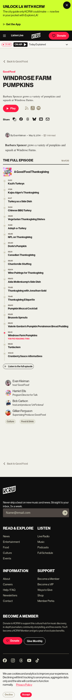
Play (13, 108)
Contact (8, 600)
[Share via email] (47, 119)
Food (6, 547)
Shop (40, 595)
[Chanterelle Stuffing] (5, 261)
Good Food (9, 71)
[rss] (27, 109)
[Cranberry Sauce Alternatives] (5, 354)
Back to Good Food (17, 61)
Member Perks (45, 600)
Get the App (13, 24)
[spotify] (38, 109)
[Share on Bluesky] (34, 119)
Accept (26, 694)
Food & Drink (27, 421)
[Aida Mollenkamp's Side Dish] (5, 279)
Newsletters (10, 595)
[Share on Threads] (28, 119)
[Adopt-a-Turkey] (5, 226)
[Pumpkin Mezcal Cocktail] (5, 306)
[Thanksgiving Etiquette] (5, 297)
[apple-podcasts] (32, 109)
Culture (10, 421)
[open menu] (5, 36)
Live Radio (43, 536)
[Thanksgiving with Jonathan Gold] (5, 288)
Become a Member (48, 578)
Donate (61, 35)
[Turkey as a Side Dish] (5, 199)
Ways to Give (44, 589)
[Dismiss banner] (67, 5)
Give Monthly (34, 641)
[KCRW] (9, 493)
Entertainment (11, 541)
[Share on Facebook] (21, 119)
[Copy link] (14, 119)
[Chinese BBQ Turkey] (5, 208)
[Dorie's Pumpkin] (5, 244)
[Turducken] (5, 345)
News (6, 536)
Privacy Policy (24, 684)
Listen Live (17, 35)
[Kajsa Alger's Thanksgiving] (5, 190)
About (6, 578)
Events (7, 558)
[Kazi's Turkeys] (5, 181)
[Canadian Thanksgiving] (5, 252)
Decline (9, 694)
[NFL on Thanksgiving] (5, 235)
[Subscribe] (65, 512)
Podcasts (43, 547)
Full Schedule (45, 552)
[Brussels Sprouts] (5, 315)
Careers (8, 584)
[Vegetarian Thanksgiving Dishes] (5, 217)
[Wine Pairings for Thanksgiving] (5, 270)
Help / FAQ (9, 589)
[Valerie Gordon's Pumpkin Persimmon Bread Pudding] (5, 324)
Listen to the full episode (20, 366)
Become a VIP (45, 584)
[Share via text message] (41, 119)
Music (40, 541)
